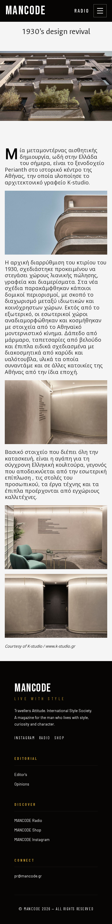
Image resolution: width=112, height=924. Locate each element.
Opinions (21, 784)
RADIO (81, 10)
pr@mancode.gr (28, 876)
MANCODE (25, 11)
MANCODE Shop (27, 830)
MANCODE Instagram (32, 839)
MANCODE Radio (28, 820)
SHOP (59, 737)
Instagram (24, 737)
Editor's (20, 774)
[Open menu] (100, 10)
